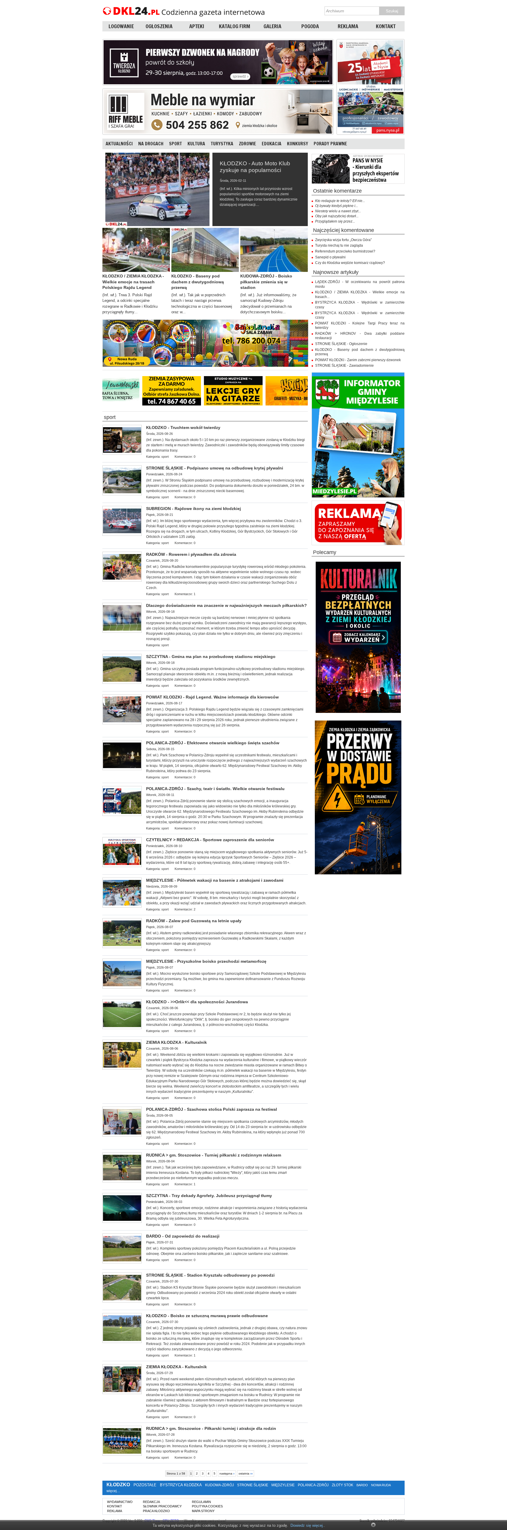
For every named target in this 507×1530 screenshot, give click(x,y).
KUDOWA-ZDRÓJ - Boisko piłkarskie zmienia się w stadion (266, 282)
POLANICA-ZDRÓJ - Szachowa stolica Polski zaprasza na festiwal (211, 1109)
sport (110, 417)
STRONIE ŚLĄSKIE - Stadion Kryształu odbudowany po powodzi (210, 1275)
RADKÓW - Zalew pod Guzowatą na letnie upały (193, 920)
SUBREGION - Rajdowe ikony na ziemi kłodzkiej (193, 508)
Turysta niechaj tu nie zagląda (339, 245)
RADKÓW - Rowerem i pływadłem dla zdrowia (191, 554)
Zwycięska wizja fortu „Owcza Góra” (343, 240)
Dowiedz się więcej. (307, 1525)
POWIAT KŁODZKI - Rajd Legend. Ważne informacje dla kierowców (212, 697)
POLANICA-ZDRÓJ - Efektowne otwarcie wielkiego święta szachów (212, 742)
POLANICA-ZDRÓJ (313, 1485)
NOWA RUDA (381, 1485)
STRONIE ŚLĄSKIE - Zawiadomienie (344, 365)
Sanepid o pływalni (330, 257)
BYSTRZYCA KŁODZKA (181, 1485)
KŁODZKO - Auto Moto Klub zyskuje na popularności (255, 166)
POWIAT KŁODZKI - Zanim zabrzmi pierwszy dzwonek (358, 360)
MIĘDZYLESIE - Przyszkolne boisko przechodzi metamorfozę (206, 961)
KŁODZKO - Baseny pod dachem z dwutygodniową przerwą (197, 282)
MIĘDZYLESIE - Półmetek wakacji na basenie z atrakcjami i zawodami (214, 880)
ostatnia (244, 1473)
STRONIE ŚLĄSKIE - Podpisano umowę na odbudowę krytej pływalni (214, 468)
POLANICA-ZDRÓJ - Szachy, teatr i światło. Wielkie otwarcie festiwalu (215, 788)
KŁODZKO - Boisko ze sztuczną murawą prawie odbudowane (207, 1315)
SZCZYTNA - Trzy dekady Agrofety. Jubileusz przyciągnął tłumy (209, 1195)
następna (225, 1473)
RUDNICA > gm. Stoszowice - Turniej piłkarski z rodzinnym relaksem (213, 1155)
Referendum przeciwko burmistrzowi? (345, 251)
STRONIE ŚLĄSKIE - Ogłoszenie (341, 344)
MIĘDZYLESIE (283, 1485)
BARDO (362, 1485)
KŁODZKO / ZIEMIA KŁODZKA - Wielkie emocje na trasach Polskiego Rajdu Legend (133, 282)
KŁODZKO (118, 1484)
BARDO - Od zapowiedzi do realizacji (182, 1236)
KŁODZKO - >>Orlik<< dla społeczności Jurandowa (197, 1001)
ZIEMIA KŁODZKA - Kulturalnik (176, 1042)
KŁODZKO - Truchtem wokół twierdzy (183, 427)
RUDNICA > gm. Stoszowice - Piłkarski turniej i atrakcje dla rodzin (211, 1428)
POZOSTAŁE (144, 1485)
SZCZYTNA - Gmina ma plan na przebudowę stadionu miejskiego (211, 656)
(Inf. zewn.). (226, 628)
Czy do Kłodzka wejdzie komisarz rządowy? (350, 263)
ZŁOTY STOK (342, 1485)
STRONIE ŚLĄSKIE (252, 1485)
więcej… (113, 1491)
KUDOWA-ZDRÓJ (219, 1485)
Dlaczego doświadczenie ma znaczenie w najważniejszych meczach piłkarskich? (226, 605)
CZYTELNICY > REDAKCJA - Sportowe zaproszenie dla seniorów (210, 839)
